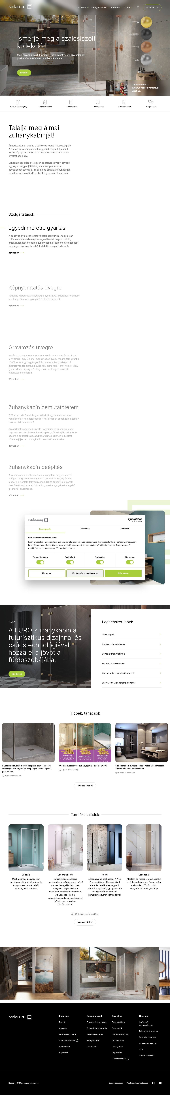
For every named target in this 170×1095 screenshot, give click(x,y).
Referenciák (64, 1046)
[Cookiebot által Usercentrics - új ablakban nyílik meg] (130, 520)
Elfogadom (123, 573)
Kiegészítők (151, 106)
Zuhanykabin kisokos (148, 1031)
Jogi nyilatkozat (116, 1083)
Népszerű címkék (147, 1055)
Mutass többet (85, 785)
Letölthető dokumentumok (146, 1023)
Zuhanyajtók (71, 106)
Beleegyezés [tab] (45, 529)
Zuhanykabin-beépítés (97, 1028)
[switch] (70, 562)
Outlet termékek (119, 1059)
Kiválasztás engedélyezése (85, 573)
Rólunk (62, 1022)
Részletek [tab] (85, 529)
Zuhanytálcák (98, 106)
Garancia (63, 1028)
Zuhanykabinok (45, 106)
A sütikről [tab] (124, 529)
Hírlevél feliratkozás (148, 1043)
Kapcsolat (63, 1052)
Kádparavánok (124, 106)
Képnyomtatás (93, 1040)
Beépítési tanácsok (147, 1037)
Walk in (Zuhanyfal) (18, 106)
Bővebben (13, 252)
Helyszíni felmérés (95, 1034)
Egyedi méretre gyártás (97, 1022)
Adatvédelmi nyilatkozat (137, 1083)
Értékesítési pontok (67, 1034)
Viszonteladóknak (67, 1040)
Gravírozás (91, 1046)
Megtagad (47, 573)
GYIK (141, 1049)
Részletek (17, 674)
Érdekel (24, 71)
